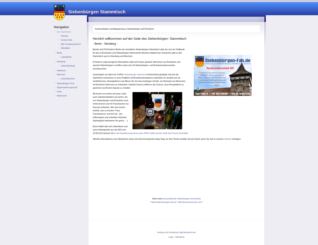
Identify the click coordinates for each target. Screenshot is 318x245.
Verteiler (228, 139)
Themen (64, 36)
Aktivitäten (65, 48)
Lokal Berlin (66, 57)
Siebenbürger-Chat (65, 83)
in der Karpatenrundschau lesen (128, 133)
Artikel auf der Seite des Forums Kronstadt (169, 133)
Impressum (62, 96)
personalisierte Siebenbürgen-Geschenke (182, 199)
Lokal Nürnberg (68, 66)
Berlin (59, 53)
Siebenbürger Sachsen (134, 74)
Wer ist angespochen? (71, 44)
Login (171, 237)
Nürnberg (61, 62)
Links (59, 91)
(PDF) (146, 133)
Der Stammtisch (64, 32)
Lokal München (68, 79)
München (61, 74)
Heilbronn (61, 70)
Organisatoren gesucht (67, 87)
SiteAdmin (180, 237)
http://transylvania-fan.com (190, 202)
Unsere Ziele (66, 40)
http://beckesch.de (187, 232)
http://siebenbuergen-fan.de (163, 202)
